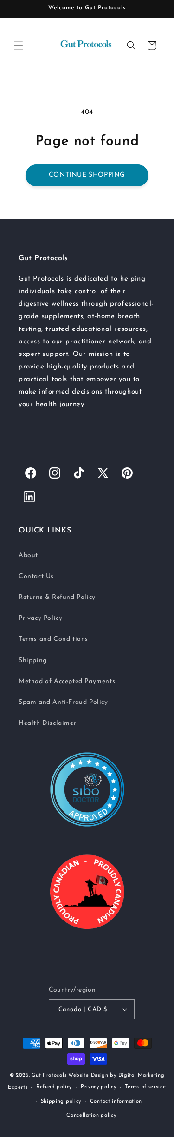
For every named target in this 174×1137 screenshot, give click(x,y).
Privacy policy (98, 1087)
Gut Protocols (49, 1075)
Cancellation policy (91, 1115)
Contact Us (36, 576)
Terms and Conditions (53, 639)
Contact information (116, 1101)
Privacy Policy (40, 618)
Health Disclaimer (47, 723)
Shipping (33, 660)
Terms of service (145, 1087)
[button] (18, 45)
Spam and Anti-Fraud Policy (63, 702)
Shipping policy (61, 1101)
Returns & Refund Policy (57, 597)
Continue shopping (87, 174)
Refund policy (54, 1087)
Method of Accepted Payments (67, 681)
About (28, 555)
